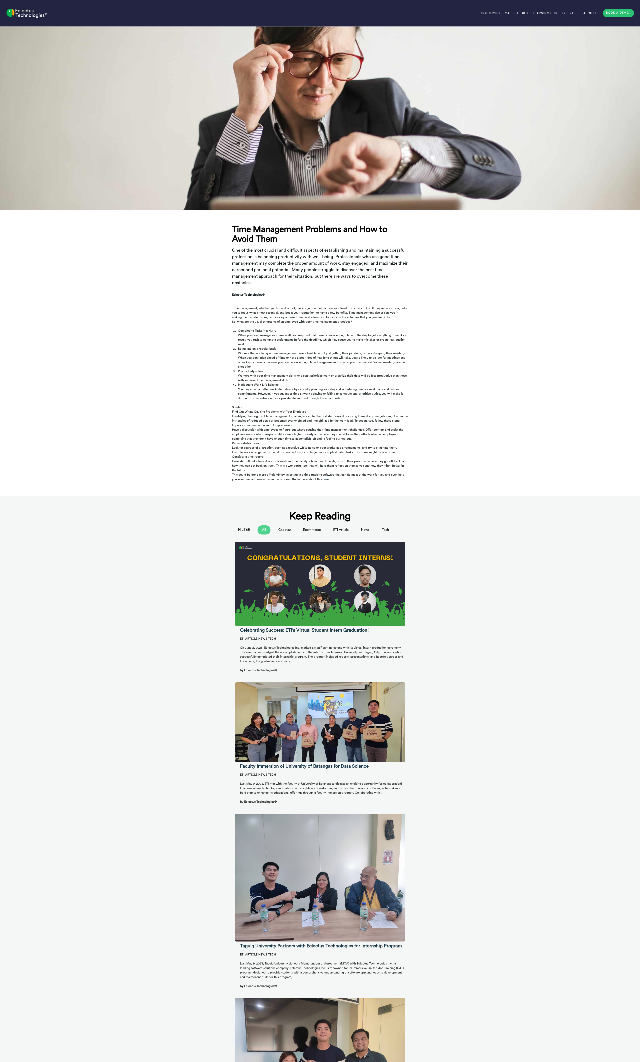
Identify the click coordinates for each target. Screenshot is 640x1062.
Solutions (490, 13)
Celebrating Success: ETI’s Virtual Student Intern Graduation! (304, 630)
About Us (591, 13)
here (326, 479)
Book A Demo (617, 12)
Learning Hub (545, 13)
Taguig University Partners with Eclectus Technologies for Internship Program (321, 946)
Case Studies (516, 13)
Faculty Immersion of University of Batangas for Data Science (304, 766)
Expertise (570, 13)
